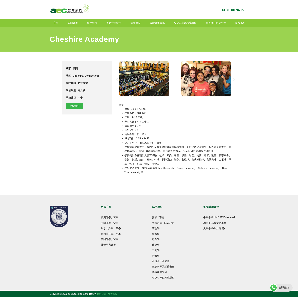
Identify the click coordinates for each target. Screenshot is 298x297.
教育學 (156, 239)
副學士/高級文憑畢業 (214, 223)
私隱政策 (101, 293)
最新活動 (135, 22)
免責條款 (112, 293)
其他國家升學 (108, 244)
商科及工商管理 (160, 261)
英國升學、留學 (109, 223)
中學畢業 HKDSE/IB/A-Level (219, 217)
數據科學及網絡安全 (163, 266)
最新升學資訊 (157, 22)
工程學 (156, 250)
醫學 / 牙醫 (158, 217)
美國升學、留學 (109, 239)
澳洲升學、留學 (109, 217)
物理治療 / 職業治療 (163, 223)
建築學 (156, 244)
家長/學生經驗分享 (216, 22)
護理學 (156, 228)
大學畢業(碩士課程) (214, 228)
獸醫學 (156, 255)
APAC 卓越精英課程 (185, 22)
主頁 (56, 22)
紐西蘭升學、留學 (111, 234)
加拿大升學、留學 (111, 228)
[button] (117, 79)
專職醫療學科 (159, 272)
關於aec (239, 22)
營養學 (156, 234)
